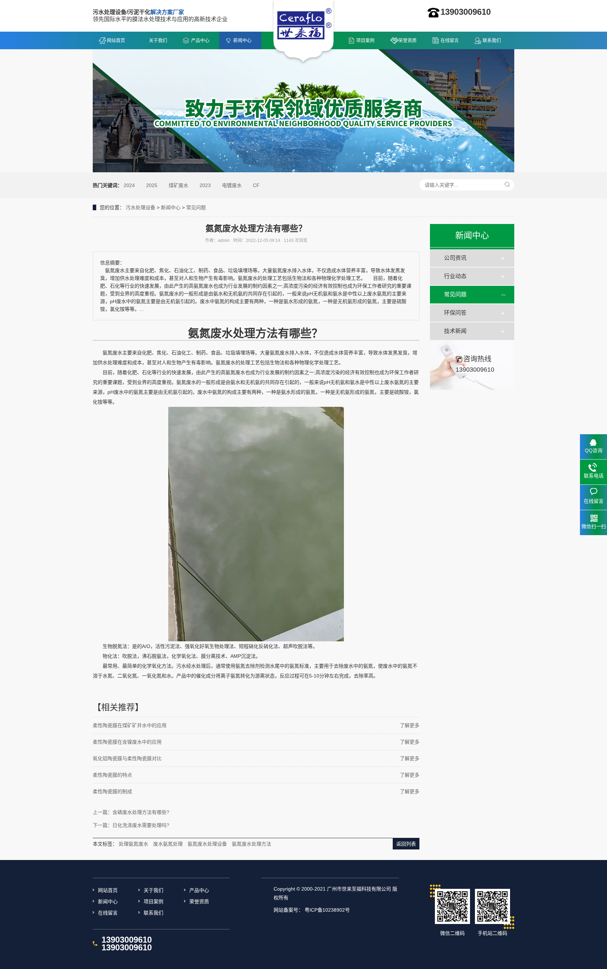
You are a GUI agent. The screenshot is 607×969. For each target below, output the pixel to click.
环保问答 (455, 313)
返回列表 (406, 844)
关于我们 (158, 40)
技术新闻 (455, 331)
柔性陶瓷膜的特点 (112, 775)
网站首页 (116, 40)
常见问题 (196, 207)
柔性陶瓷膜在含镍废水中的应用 (127, 742)
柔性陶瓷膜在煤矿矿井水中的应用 (130, 725)
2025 (151, 185)
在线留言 (449, 40)
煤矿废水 (178, 185)
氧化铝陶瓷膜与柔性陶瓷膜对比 (127, 758)
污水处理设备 (140, 207)
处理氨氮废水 (133, 844)
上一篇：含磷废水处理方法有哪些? (131, 812)
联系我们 (492, 40)
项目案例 (365, 40)
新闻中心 (242, 40)
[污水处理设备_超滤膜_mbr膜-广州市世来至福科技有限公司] (303, 32)
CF (256, 185)
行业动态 (455, 276)
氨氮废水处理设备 (207, 844)
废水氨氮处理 (168, 844)
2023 (205, 185)
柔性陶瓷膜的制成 (112, 791)
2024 (129, 185)
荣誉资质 (407, 40)
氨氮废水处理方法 (251, 844)
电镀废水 (232, 185)
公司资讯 (455, 258)
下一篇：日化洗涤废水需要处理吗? (131, 825)
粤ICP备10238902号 (327, 910)
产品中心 (200, 40)
